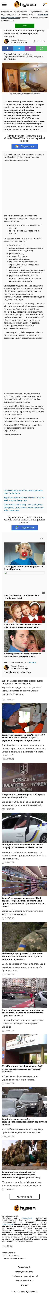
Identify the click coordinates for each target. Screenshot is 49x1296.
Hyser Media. (31, 1292)
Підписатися (27, 146)
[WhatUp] (41, 48)
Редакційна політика (24, 1272)
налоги (32, 662)
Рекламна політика (24, 1281)
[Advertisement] (24, 187)
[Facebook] (7, 48)
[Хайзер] (24, 4)
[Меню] (4, 4)
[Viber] (30, 48)
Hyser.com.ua (27, 1218)
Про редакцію (24, 1267)
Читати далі (24, 1197)
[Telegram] (18, 48)
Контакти (24, 1285)
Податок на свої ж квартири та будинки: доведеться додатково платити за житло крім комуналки (23, 507)
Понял (24, 25)
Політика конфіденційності (24, 1276)
